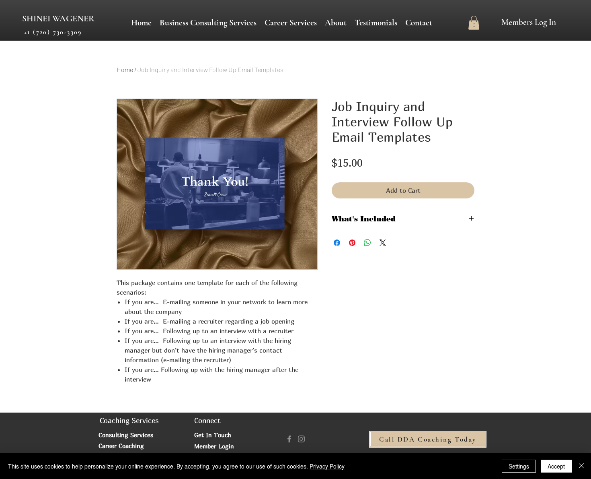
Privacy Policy (327, 466)
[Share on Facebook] (337, 243)
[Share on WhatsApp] (367, 243)
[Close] (581, 466)
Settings (519, 466)
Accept (556, 466)
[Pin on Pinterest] (352, 243)
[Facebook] (289, 439)
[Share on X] (383, 243)
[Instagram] (301, 439)
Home (125, 69)
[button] (291, 23)
